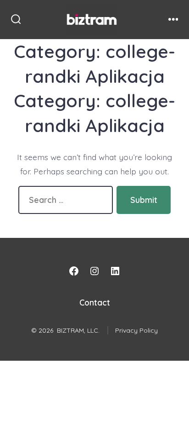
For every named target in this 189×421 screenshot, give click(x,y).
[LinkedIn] (115, 271)
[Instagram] (94, 271)
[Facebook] (74, 271)
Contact (94, 302)
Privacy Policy (136, 330)
